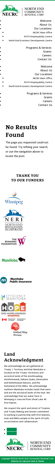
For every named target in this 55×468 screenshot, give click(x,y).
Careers (47, 101)
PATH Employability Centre (38, 36)
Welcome (46, 66)
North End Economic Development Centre (30, 40)
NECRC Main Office (42, 32)
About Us (46, 70)
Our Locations (42, 28)
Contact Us (44, 59)
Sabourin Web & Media (33, 461)
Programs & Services (38, 47)
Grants (48, 97)
